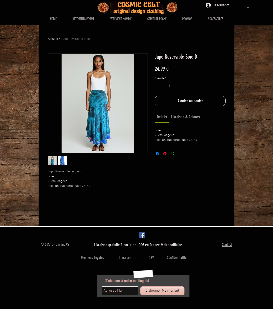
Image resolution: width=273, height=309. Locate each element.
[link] (162, 117)
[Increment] (169, 85)
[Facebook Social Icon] (142, 235)
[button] (248, 7)
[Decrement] (157, 85)
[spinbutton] (163, 85)
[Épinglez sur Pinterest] (164, 153)
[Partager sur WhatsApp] (172, 153)
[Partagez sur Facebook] (157, 153)
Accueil (53, 39)
